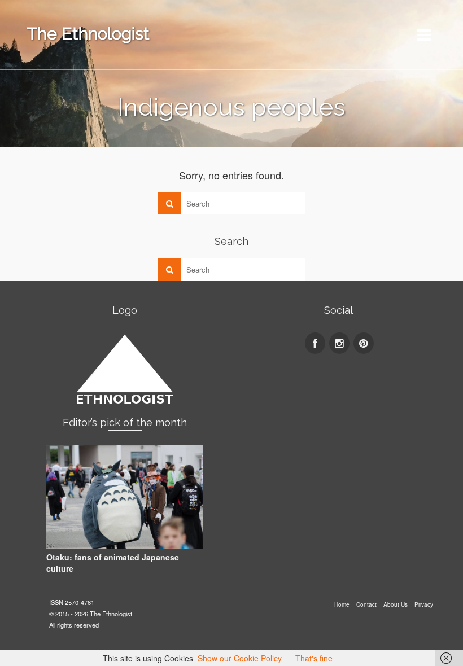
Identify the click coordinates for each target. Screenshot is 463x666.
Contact (366, 604)
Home (342, 604)
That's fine (314, 658)
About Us (395, 604)
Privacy (423, 604)
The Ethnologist (88, 33)
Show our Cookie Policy (240, 658)
